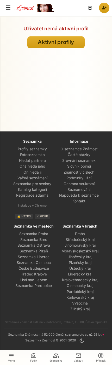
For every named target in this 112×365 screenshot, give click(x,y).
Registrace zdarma (32, 195)
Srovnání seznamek (79, 160)
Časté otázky (79, 154)
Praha (80, 233)
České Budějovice (33, 268)
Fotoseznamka (32, 154)
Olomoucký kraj (80, 285)
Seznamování (78, 189)
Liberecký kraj (80, 274)
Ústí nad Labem (33, 280)
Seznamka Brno (33, 239)
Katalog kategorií (32, 189)
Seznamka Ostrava (33, 245)
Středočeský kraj (80, 239)
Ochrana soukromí (79, 183)
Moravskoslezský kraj (79, 251)
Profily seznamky (32, 149)
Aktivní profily (56, 42)
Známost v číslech (79, 172)
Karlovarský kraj (80, 297)
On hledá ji (32, 172)
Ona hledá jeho (32, 166)
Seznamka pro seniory (32, 183)
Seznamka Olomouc (34, 262)
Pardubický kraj (80, 291)
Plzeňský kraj (80, 262)
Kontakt (78, 201)
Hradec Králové (34, 274)
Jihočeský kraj (80, 257)
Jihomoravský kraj (80, 245)
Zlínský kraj (80, 309)
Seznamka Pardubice (33, 285)
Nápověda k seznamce (79, 195)
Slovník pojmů (79, 166)
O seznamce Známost (79, 149)
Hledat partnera (32, 160)
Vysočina (80, 303)
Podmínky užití (78, 178)
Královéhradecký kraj (80, 280)
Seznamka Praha (33, 233)
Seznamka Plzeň (34, 251)
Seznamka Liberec (33, 257)
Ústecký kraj (80, 268)
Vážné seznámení (32, 178)
